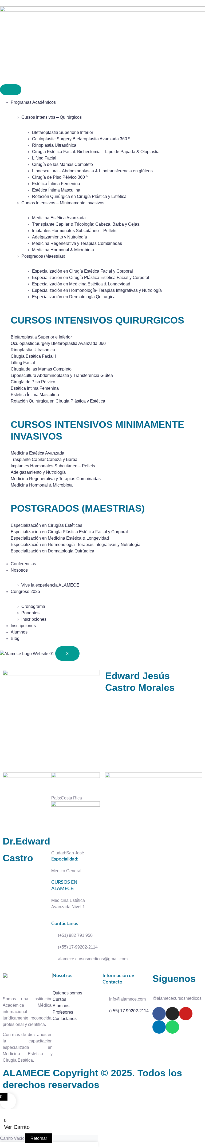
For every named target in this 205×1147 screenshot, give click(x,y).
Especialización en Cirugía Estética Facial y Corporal (82, 271)
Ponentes (30, 613)
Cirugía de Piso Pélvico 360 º (60, 177)
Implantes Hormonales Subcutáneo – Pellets (74, 230)
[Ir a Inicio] (102, 10)
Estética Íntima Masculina (56, 190)
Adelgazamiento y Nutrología (59, 237)
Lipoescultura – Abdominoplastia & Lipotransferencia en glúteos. (93, 171)
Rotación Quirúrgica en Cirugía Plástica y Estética (79, 196)
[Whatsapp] (172, 1027)
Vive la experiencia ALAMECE (50, 585)
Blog (15, 638)
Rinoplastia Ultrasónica (54, 145)
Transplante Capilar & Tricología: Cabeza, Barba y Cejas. (86, 224)
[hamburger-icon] (10, 89)
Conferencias (23, 563)
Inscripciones (33, 619)
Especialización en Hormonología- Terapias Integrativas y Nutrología (97, 290)
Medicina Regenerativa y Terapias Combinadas (77, 243)
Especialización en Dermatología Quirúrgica (74, 296)
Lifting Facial (44, 158)
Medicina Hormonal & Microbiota (63, 250)
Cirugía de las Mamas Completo (62, 164)
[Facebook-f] (159, 1013)
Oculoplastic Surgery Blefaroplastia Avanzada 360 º (81, 139)
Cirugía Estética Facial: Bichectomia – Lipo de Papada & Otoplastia (96, 151)
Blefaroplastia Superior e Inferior (62, 132)
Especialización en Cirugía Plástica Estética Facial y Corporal (90, 277)
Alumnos (19, 632)
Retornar (38, 1138)
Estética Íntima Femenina (56, 183)
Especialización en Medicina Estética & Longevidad (81, 284)
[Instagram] (172, 1013)
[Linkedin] (159, 1027)
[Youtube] (185, 1013)
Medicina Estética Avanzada (59, 218)
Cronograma (33, 606)
